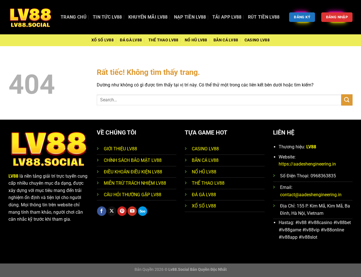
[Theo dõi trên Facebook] (101, 211)
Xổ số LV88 (102, 40)
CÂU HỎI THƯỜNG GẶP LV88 (132, 194)
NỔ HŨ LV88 (204, 172)
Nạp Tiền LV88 (190, 17)
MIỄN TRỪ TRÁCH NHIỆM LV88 (135, 183)
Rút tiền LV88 (264, 17)
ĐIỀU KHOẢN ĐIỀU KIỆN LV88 (133, 172)
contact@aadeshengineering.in (311, 194)
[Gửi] (347, 99)
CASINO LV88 (205, 148)
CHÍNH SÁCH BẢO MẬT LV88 (133, 160)
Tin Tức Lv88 (107, 17)
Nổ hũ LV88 (196, 40)
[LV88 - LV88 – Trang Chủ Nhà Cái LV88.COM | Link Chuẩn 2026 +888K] (30, 17)
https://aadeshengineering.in (307, 164)
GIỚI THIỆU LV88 (120, 148)
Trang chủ (74, 17)
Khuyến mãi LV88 (148, 17)
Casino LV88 (257, 40)
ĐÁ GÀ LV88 (204, 194)
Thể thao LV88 (163, 40)
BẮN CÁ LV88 (205, 160)
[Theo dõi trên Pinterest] (122, 211)
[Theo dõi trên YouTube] (132, 211)
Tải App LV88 (227, 17)
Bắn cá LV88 (225, 40)
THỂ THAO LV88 (208, 183)
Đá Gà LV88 (131, 40)
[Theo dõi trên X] (111, 211)
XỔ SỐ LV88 (204, 206)
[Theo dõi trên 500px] (142, 211)
